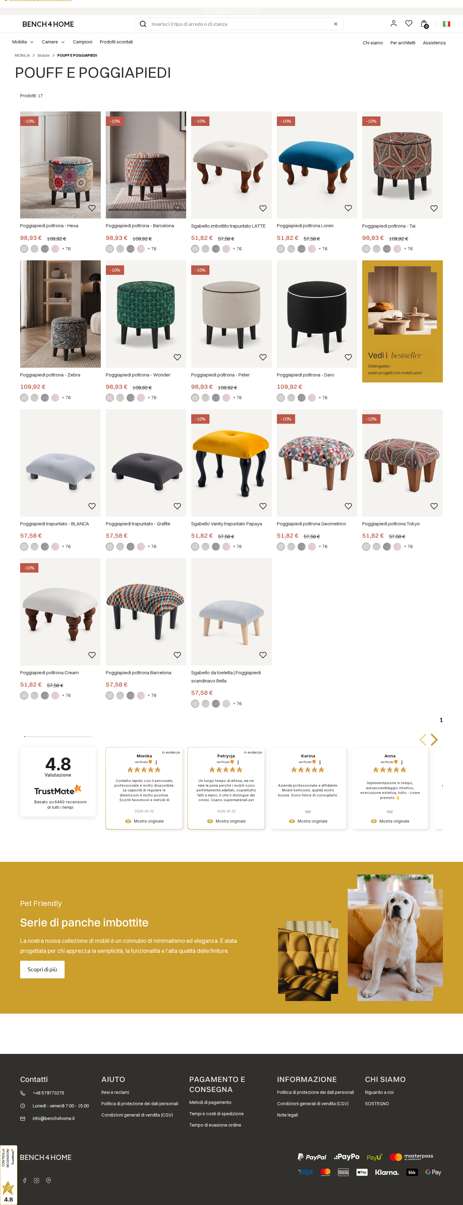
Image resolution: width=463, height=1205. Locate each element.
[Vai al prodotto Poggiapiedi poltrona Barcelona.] (146, 611)
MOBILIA (22, 55)
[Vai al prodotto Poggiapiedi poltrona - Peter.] (231, 314)
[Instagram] (36, 1180)
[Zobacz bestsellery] (402, 321)
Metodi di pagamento (210, 1102)
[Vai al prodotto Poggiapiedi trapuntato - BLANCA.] (60, 463)
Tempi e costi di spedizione (216, 1114)
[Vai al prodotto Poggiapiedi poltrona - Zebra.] (60, 314)
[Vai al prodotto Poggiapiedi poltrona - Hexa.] (60, 165)
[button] (143, 24)
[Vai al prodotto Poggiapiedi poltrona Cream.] (60, 611)
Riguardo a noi (379, 1092)
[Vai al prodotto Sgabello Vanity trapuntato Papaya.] (231, 463)
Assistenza (434, 43)
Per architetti (403, 43)
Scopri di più (42, 969)
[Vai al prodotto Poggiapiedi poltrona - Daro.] (317, 314)
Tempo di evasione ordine (215, 1125)
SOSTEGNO (377, 1103)
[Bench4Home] (48, 1180)
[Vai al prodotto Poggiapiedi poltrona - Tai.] (402, 165)
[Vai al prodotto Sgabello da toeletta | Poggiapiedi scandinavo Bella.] (231, 611)
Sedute (43, 55)
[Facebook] (24, 1180)
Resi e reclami (115, 1092)
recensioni (67, 804)
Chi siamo (373, 43)
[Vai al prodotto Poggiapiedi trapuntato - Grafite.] (146, 463)
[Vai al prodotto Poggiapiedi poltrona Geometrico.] (317, 463)
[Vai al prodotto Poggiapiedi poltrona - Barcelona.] (146, 165)
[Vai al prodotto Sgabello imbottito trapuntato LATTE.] (231, 165)
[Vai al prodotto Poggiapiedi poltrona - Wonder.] (146, 314)
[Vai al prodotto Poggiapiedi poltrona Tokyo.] (402, 463)
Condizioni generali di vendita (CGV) (137, 1115)
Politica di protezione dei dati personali (139, 1103)
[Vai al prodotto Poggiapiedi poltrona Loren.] (317, 165)
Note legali (287, 1115)
